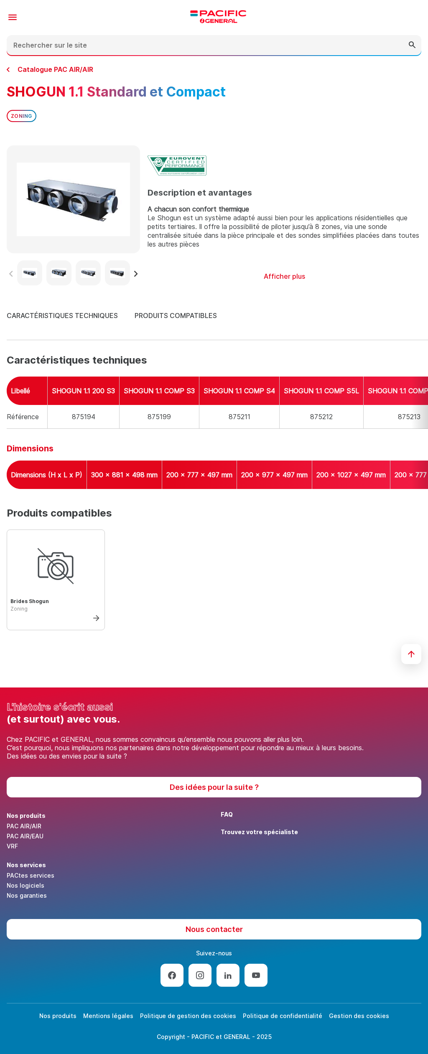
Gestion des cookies (359, 1015)
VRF (12, 846)
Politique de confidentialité (282, 1015)
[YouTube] (256, 975)
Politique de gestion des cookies (188, 1015)
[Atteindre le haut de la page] (411, 654)
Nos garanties (27, 895)
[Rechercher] (412, 45)
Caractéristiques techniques (62, 315)
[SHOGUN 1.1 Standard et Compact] (93, 615)
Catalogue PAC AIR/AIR (55, 69)
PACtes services (30, 875)
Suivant (136, 274)
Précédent (11, 274)
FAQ (227, 814)
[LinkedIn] (228, 975)
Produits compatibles (176, 315)
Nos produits (57, 1015)
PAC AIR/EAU (25, 836)
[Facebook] (171, 975)
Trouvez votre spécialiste (259, 831)
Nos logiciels (25, 885)
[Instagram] (200, 975)
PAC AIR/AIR (24, 826)
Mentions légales (108, 1015)
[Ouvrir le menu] (12, 17)
